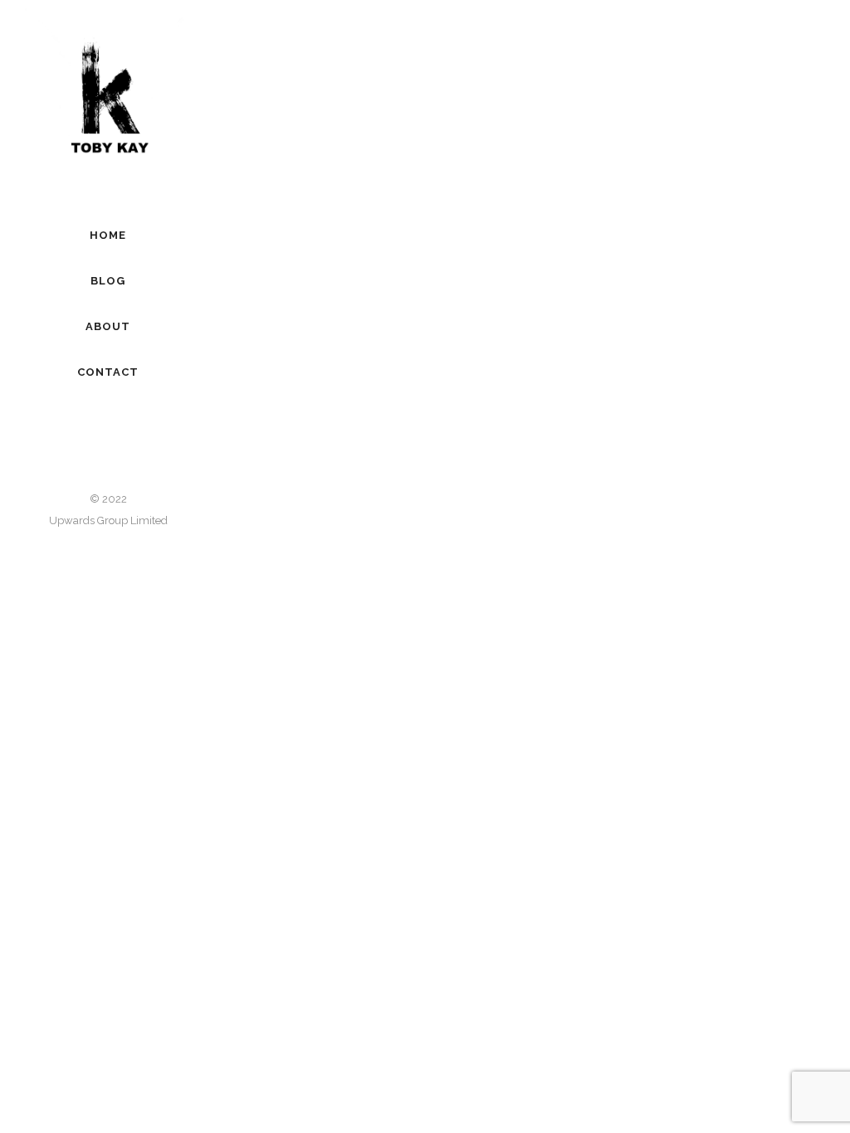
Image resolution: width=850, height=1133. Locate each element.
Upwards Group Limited (108, 520)
